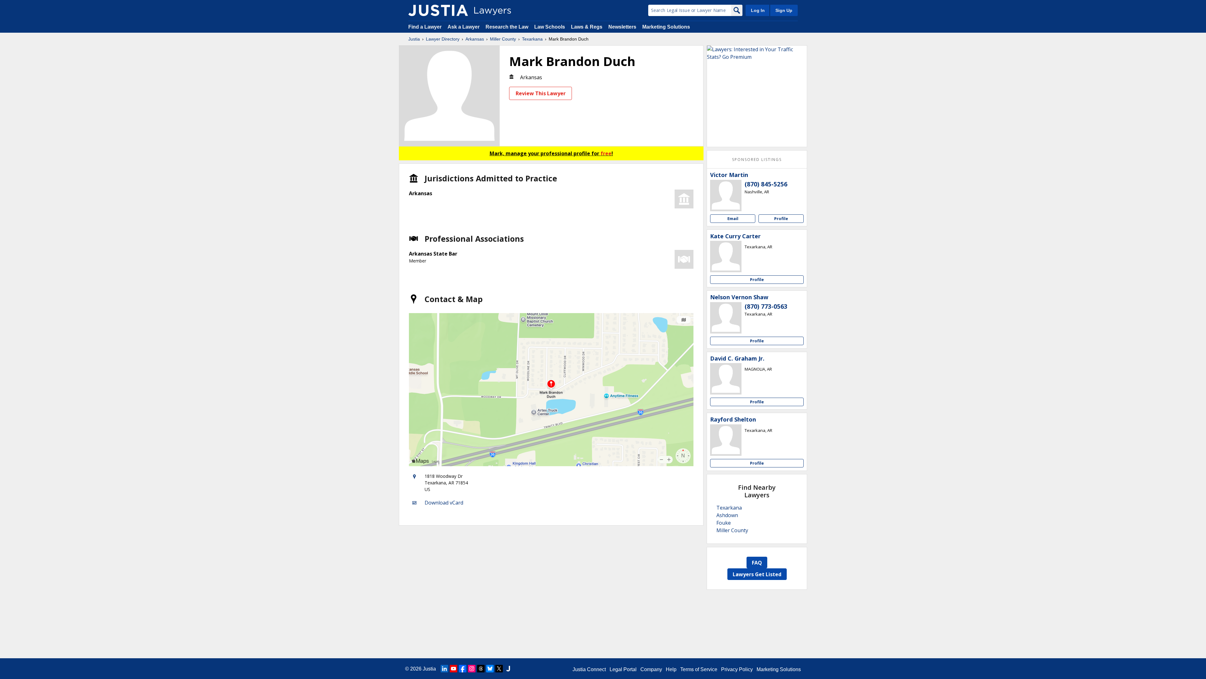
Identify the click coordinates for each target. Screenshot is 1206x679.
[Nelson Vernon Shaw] (726, 318)
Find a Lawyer (425, 27)
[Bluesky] (490, 668)
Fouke (723, 522)
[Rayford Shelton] (726, 440)
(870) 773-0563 (766, 306)
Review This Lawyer (541, 93)
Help (671, 669)
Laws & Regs (586, 27)
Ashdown (727, 515)
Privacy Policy (737, 669)
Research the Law (507, 27)
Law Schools (549, 27)
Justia (414, 38)
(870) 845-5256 (766, 184)
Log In (758, 10)
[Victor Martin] (726, 195)
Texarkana (532, 38)
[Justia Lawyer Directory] (438, 10)
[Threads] (481, 668)
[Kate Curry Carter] (726, 256)
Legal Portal (623, 669)
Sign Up (783, 10)
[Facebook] (462, 668)
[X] (499, 668)
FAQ (757, 562)
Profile (781, 218)
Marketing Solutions (666, 27)
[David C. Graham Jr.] (726, 379)
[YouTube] (453, 668)
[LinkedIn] (444, 668)
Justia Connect (589, 669)
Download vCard (444, 502)
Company (651, 669)
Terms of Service (698, 669)
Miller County (503, 38)
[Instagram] (471, 668)
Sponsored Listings (757, 159)
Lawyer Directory (442, 38)
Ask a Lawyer (464, 27)
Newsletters (622, 27)
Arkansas (474, 38)
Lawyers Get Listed (757, 574)
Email (732, 218)
